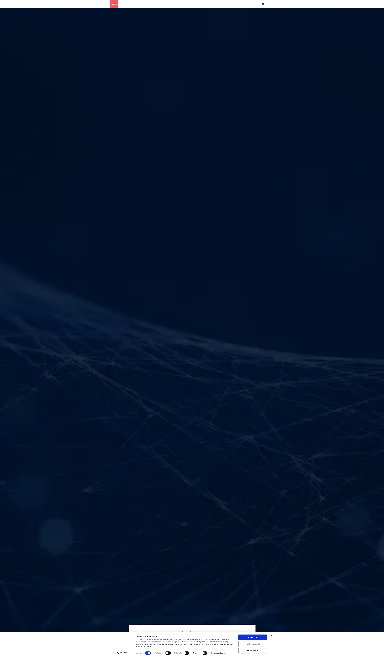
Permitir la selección (253, 644)
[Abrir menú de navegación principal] (271, 4)
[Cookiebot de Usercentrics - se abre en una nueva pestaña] (122, 653)
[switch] (168, 653)
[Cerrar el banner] (271, 635)
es (263, 4)
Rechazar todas (252, 650)
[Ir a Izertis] (114, 4)
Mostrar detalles (217, 653)
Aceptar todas (253, 637)
